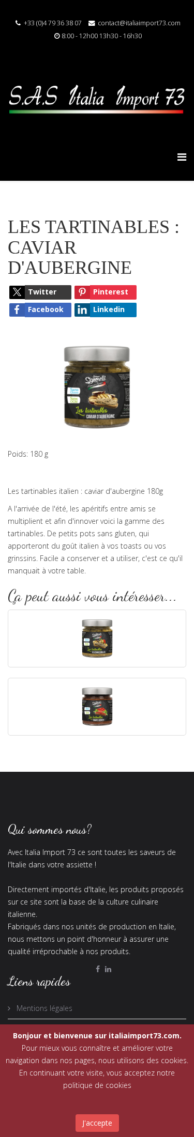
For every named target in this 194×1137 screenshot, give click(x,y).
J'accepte (97, 1123)
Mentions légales (43, 1008)
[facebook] (98, 969)
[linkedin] (108, 969)
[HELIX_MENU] (181, 156)
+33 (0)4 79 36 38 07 (53, 23)
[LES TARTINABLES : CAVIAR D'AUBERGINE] (97, 386)
